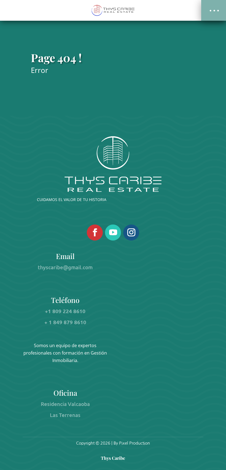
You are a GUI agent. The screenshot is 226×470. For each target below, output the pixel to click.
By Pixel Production (132, 443)
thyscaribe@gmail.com (65, 267)
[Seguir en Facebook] (95, 233)
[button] (213, 10)
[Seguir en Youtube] (113, 233)
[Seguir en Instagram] (131, 233)
